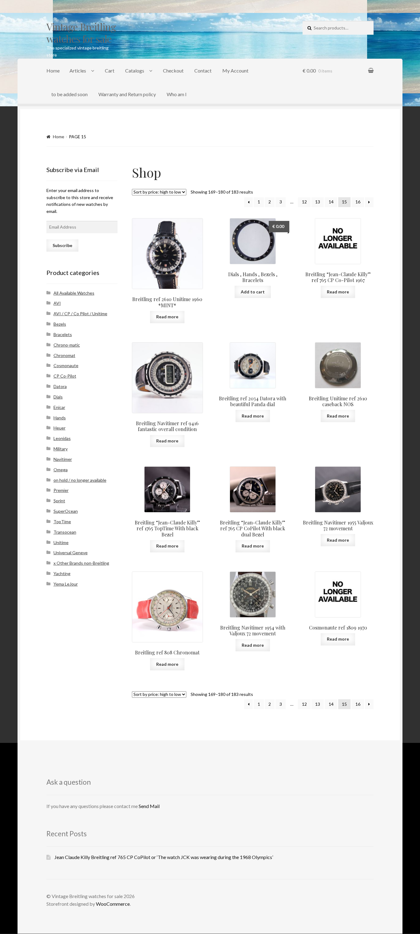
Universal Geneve (70, 552)
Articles (77, 70)
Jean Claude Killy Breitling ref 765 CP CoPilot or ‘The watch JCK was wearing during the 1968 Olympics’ (163, 857)
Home (53, 70)
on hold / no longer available (79, 480)
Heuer (59, 427)
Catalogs (134, 70)
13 (317, 201)
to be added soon (69, 94)
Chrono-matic (66, 344)
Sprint (59, 500)
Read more (167, 316)
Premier (61, 490)
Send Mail (149, 806)
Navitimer (62, 459)
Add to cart (253, 291)
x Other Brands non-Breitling (81, 563)
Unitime (61, 542)
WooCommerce (113, 904)
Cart (109, 70)
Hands (59, 417)
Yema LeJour (65, 584)
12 (304, 201)
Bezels (59, 324)
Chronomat (64, 355)
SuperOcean (65, 511)
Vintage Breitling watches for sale (81, 32)
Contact (203, 70)
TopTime (62, 521)
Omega (60, 469)
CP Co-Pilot (64, 376)
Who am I (177, 94)
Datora (60, 386)
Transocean (64, 532)
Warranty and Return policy (127, 94)
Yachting (61, 573)
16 (357, 201)
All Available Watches (73, 293)
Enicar (59, 407)
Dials (58, 396)
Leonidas (62, 438)
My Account (235, 70)
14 (331, 201)
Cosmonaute (65, 365)
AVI (57, 303)
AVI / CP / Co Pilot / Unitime (80, 313)
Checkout (173, 70)
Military (60, 448)
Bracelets (62, 334)
